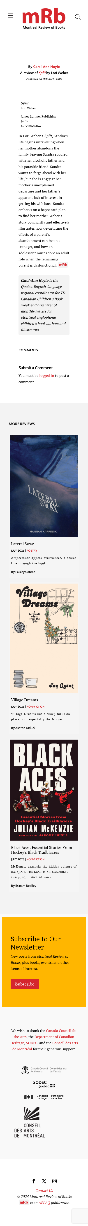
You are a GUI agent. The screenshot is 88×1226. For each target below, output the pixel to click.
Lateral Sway (22, 543)
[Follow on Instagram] (54, 1181)
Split (42, 73)
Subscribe (24, 983)
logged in (46, 375)
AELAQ (44, 1202)
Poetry (31, 550)
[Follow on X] (44, 1181)
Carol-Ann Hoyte (46, 67)
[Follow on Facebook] (33, 1181)
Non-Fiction (35, 706)
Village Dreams (24, 699)
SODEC (31, 1042)
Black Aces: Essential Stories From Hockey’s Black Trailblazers (41, 850)
